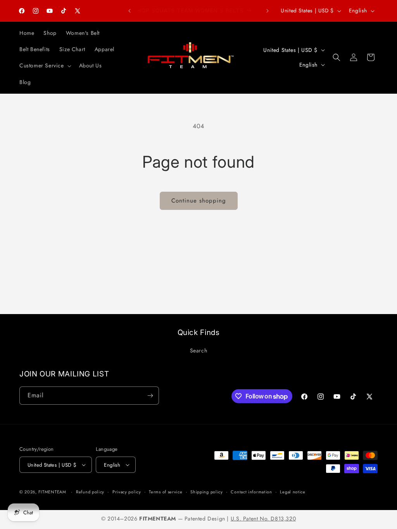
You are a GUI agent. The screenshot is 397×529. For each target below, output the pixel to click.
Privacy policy (126, 492)
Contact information (251, 492)
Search (198, 350)
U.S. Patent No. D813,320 (263, 518)
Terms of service (165, 492)
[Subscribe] (150, 395)
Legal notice (292, 492)
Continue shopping (198, 200)
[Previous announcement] (129, 10)
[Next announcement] (267, 10)
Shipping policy (206, 492)
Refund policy (90, 492)
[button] (44, 65)
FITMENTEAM (52, 492)
